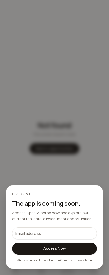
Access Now (54, 248)
